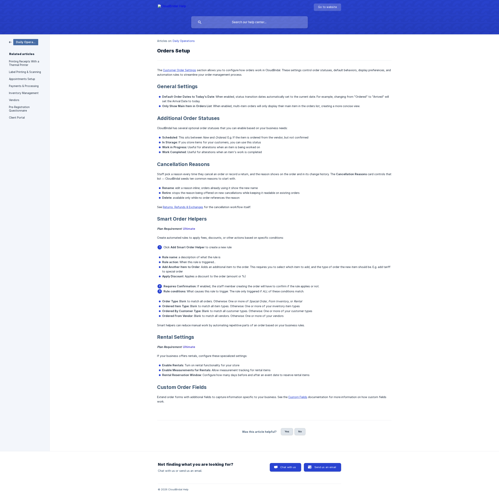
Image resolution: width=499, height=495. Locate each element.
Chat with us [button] (288, 467)
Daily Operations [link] (184, 41)
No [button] (300, 431)
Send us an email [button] (325, 467)
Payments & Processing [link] (24, 86)
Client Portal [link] (17, 117)
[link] (23, 42)
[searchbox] (249, 22)
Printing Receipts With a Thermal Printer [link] (24, 63)
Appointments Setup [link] (22, 79)
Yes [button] (287, 431)
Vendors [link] (14, 100)
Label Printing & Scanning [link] (25, 72)
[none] (172, 7)
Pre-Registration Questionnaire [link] (19, 109)
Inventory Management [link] (24, 93)
